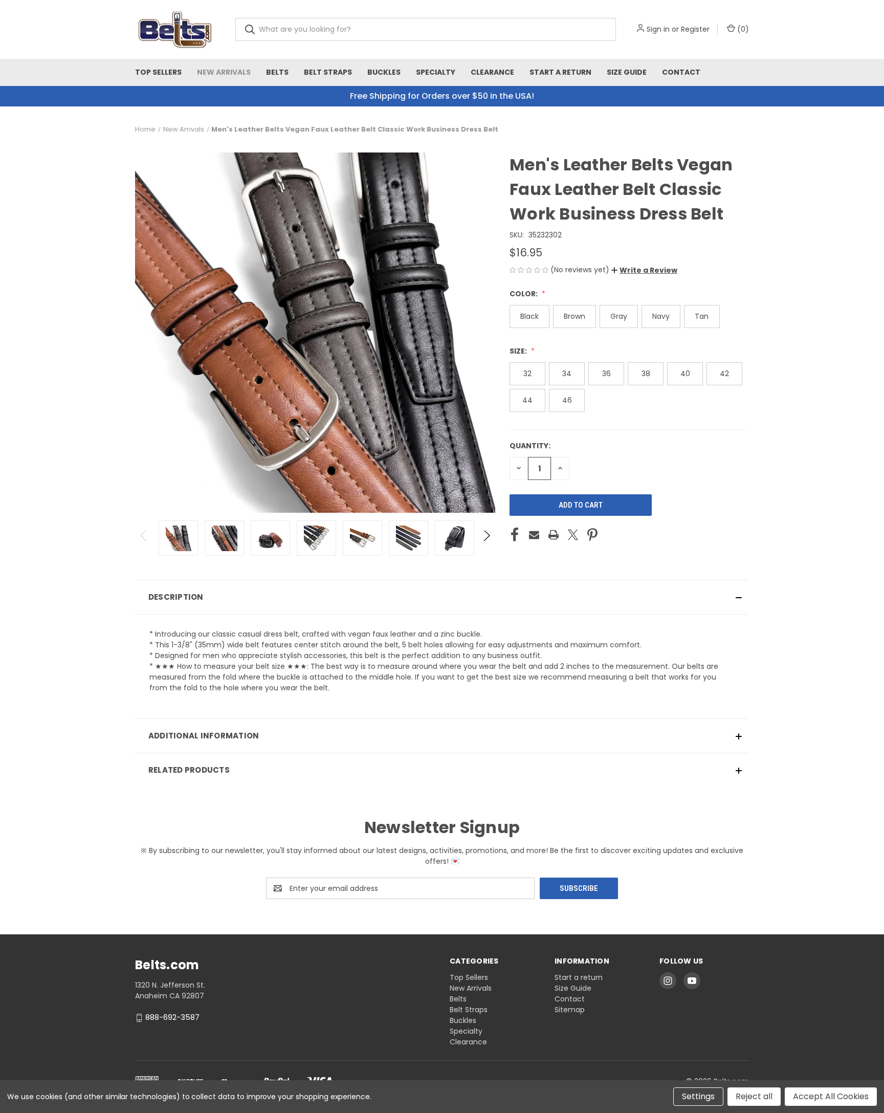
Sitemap (570, 1010)
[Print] (553, 535)
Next (486, 538)
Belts (277, 72)
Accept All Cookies (831, 1096)
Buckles (384, 72)
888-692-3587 (172, 1017)
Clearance (492, 72)
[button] (644, 270)
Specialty (435, 72)
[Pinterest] (592, 535)
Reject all (754, 1096)
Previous (144, 538)
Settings (698, 1096)
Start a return (560, 72)
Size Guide (627, 72)
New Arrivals (224, 72)
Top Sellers (158, 72)
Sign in (658, 29)
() (742, 29)
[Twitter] (573, 535)
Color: (524, 294)
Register (695, 29)
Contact (681, 72)
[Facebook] (515, 535)
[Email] (534, 535)
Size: (519, 351)
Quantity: (530, 446)
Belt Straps (328, 72)
